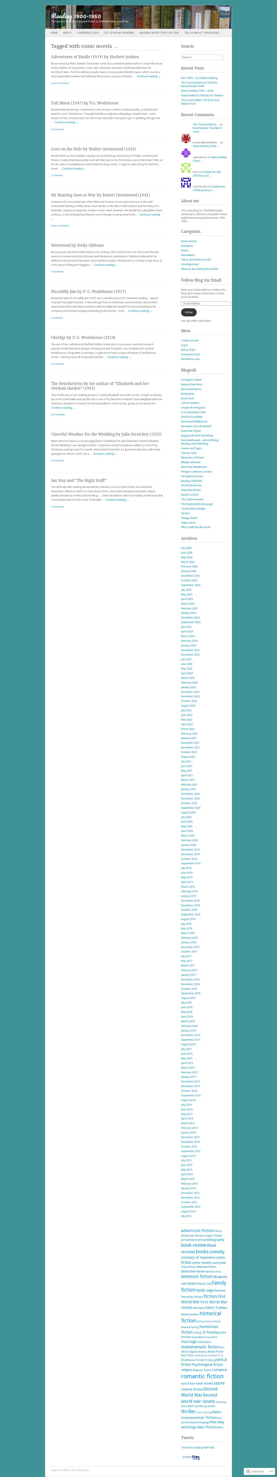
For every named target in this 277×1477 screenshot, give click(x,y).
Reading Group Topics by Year (159, 32)
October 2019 (189, 858)
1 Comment (56, 175)
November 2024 (190, 617)
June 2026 (186, 552)
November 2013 (190, 1141)
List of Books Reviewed (119, 32)
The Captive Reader (192, 499)
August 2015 (188, 1044)
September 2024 (190, 622)
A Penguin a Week (191, 379)
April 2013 (187, 1174)
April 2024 (187, 631)
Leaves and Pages (191, 448)
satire (219, 1383)
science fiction (192, 1389)
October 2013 (189, 1146)
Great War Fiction (191, 430)
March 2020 (188, 835)
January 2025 (188, 612)
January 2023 (188, 687)
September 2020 (190, 807)
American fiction (192, 1235)
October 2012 (189, 1202)
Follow (189, 312)
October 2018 (189, 909)
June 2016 (186, 1007)
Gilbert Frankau (216, 1308)
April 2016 (187, 1016)
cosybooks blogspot (193, 407)
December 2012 (190, 1192)
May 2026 (186, 557)
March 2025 (188, 603)
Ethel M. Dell (204, 1283)
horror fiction (213, 1321)
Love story (211, 1337)
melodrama (204, 1341)
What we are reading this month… (201, 268)
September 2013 (190, 1151)
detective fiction (206, 1266)
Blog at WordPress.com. (63, 1470)
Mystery (203, 1351)
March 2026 (188, 561)
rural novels (204, 1383)
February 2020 (189, 840)
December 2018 (190, 900)
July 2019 (186, 868)
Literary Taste (189, 452)
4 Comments (57, 271)
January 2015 (188, 1076)
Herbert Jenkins (190, 1314)
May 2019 (186, 877)
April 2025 (187, 599)
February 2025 (189, 608)
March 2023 (188, 677)
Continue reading (148, 76)
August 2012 (188, 1211)
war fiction (207, 1417)
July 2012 (186, 1216)
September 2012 (190, 1206)
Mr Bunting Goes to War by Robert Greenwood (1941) (100, 195)
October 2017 (189, 951)
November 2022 (190, 696)
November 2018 (190, 905)
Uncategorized (189, 264)
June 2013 (186, 1164)
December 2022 (190, 691)
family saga (205, 1290)
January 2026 (188, 571)
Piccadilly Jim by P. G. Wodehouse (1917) (88, 291)
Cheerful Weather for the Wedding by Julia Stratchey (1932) (106, 434)
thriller (188, 1411)
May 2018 (186, 928)
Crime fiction (188, 1266)
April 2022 (187, 724)
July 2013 (186, 1160)
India (196, 1332)
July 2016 (186, 1002)
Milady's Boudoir (191, 462)
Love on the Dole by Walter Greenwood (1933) (93, 149)
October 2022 (189, 701)
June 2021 (186, 766)
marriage (189, 1341)
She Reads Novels (191, 485)
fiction (210, 1296)
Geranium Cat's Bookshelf (196, 426)
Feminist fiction (192, 1297)
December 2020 (190, 793)
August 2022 (188, 705)
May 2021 (186, 770)
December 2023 (190, 650)
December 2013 (190, 1137)
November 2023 (190, 654)
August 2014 (188, 1100)
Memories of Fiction (192, 457)
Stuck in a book (190, 494)
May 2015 (186, 1058)
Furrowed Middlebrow (194, 421)
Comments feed (190, 354)
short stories (195, 1406)
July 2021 (186, 761)
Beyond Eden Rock (191, 384)
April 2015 (187, 1063)
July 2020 (186, 817)
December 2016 (190, 979)
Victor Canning (204, 1412)
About (67, 32)
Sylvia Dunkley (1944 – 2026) (197, 90)
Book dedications (191, 389)
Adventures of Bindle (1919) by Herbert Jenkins (95, 57)
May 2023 (186, 668)
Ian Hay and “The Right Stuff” (79, 480)
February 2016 (189, 1025)
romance (219, 1370)
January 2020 (188, 844)
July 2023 (186, 659)
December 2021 (190, 742)
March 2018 (188, 933)
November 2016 (190, 984)
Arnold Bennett (191, 1240)
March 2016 (188, 1021)
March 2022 (188, 728)
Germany (198, 1307)
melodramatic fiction (200, 1347)
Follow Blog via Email (201, 280)
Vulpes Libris (188, 522)
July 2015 (186, 1049)
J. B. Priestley (209, 1332)
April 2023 (187, 673)
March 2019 (188, 886)
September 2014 (190, 1095)
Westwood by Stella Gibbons (77, 245)
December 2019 (190, 849)
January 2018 (188, 942)
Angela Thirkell (213, 1235)
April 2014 (187, 1118)
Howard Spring (190, 1327)
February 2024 (189, 640)
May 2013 (186, 1169)
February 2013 (189, 1183)
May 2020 (186, 826)
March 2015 (188, 1067)
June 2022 (186, 715)
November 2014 (190, 1086)
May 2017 (186, 960)
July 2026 (186, 547)
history (201, 1321)
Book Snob (187, 398)
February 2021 (189, 784)
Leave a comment (60, 83)
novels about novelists (206, 1355)
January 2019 (188, 896)
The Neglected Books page (197, 504)
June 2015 (186, 1053)
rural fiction (188, 1383)
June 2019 (186, 872)
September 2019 (190, 863)
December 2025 (190, 575)
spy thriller (209, 1406)
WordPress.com (190, 359)
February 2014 (189, 1127)
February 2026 (189, 566)
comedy (217, 1251)
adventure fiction (197, 1230)
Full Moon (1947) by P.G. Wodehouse (85, 103)
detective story (213, 1271)
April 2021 (187, 775)
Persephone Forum (192, 476)
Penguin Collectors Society (196, 471)
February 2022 (189, 733)
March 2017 (188, 965)
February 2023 (189, 682)
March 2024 (188, 636)
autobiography (213, 1240)
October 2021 (189, 752)
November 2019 (190, 854)
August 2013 (188, 1155)
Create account (190, 340)
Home (54, 32)
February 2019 (189, 891)
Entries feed (188, 349)
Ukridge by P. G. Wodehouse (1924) (83, 337)
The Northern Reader (193, 508)
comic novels (201, 1263)
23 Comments (58, 414)
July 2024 (186, 626)
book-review (193, 1245)
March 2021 (188, 779)
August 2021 (188, 756)
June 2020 (186, 821)
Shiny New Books (191, 490)
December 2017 (190, 947)
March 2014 (188, 1123)
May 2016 (186, 1011)
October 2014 (189, 1090)
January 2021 (188, 789)
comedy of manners (198, 1257)
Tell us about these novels (196, 259)
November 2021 (190, 747)
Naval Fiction (216, 1351)
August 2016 (188, 997)
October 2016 (189, 988)
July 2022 (186, 710)
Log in (184, 345)
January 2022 (188, 738)
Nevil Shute (187, 1355)
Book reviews (189, 241)
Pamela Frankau (205, 1360)
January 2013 (188, 1188)
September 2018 (190, 914)
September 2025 (190, 585)
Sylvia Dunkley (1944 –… (207, 146)
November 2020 (190, 798)
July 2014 (186, 1104)
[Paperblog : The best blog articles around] (191, 1459)
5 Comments (57, 364)
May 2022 (186, 719)
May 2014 (186, 1114)
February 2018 (189, 937)
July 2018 (186, 923)
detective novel (192, 1271)
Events (184, 250)
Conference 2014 (88, 32)
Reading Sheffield (191, 480)
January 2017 (188, 974)
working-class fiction (199, 1427)
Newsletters (188, 255)
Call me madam (190, 402)
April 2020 (187, 830)
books (202, 1251)
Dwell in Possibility (191, 416)
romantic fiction (202, 1376)
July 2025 (186, 589)
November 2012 (190, 1197)
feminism (220, 1290)
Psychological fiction (207, 1364)
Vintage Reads (189, 517)
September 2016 (190, 993)
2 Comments (57, 129)
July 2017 (186, 956)
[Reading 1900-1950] (119, 17)
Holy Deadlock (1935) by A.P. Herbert (202, 95)
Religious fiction (202, 1370)
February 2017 (189, 970)
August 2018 (188, 919)
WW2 (220, 1427)
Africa (218, 1231)
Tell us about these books (202, 32)
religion (186, 1370)
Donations (187, 245)
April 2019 (187, 882)
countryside (219, 1262)
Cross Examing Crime (193, 412)
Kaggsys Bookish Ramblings (197, 435)
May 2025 (186, 594)
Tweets (187, 1437)
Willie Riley (216, 1422)
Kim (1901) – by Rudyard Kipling (199, 77)
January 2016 (188, 1030)
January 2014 (188, 1132)
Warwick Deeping (198, 1422)
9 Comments (57, 460)
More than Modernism (194, 466)
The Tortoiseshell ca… (206, 124)
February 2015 (189, 1072)
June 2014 (186, 1109)
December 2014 (190, 1081)
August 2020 (188, 812)
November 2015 (190, 1035)
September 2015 (190, 1039)
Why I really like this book (195, 527)
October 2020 (189, 803)
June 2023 (186, 663)
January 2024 (188, 645)
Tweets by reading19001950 (197, 1447)
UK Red (185, 513)
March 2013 (188, 1178)
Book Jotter (187, 393)
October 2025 (189, 580)
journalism (198, 1337)
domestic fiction (197, 1276)
